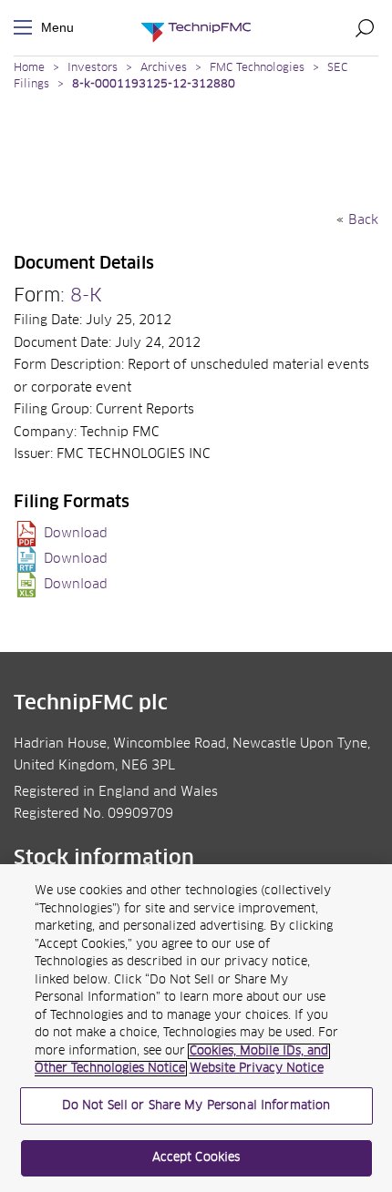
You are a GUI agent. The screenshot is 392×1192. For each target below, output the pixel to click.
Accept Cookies (196, 1158)
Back (363, 220)
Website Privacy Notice (257, 1069)
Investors (92, 68)
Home (29, 68)
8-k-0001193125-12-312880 (153, 84)
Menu (26, 27)
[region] (196, 1028)
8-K (86, 296)
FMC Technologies (257, 68)
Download (76, 533)
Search (364, 27)
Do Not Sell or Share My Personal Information (196, 1106)
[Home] (196, 28)
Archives (163, 68)
